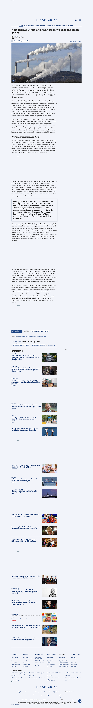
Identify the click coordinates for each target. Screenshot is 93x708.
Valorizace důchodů (64, 664)
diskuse (18, 331)
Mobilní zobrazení (33, 697)
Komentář (13, 403)
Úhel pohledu (14, 366)
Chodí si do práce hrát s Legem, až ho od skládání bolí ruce (37, 678)
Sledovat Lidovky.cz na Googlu (21, 41)
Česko (21, 25)
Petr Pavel (25, 657)
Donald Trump (26, 664)
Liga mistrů (50, 661)
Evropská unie (24, 336)
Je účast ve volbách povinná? (38, 345)
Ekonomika (31, 25)
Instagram (60, 697)
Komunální (16, 341)
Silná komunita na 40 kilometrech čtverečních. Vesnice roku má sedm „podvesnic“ (19, 679)
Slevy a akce (75, 655)
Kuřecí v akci (74, 664)
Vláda (44, 336)
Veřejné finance (39, 336)
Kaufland (20, 618)
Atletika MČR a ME (39, 660)
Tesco (12, 618)
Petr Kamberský (15, 661)
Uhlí (35, 336)
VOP (47, 692)
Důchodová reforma (64, 659)
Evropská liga (50, 662)
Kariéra (73, 692)
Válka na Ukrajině (27, 659)
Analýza (13, 415)
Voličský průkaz (51, 345)
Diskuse (73, 41)
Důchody (25, 666)
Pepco (27, 618)
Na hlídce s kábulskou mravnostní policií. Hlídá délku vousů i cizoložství (73, 674)
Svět (25, 25)
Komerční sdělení (64, 350)
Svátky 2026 (62, 657)
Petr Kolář (13, 666)
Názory (37, 25)
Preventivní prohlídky (64, 662)
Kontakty (27, 692)
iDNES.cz (70, 25)
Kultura (49, 25)
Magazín (58, 25)
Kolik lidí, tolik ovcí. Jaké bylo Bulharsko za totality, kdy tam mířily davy (54, 674)
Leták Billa (73, 661)
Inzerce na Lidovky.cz (35, 692)
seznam (63, 692)
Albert (16, 618)
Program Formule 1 (39, 662)
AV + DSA (68, 692)
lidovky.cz (46, 687)
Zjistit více (13, 620)
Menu (80, 21)
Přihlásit (76, 21)
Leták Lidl (73, 659)
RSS (41, 697)
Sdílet (80, 41)
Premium (64, 25)
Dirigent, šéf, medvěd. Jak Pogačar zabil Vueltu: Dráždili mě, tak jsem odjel (73, 679)
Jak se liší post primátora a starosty (21, 345)
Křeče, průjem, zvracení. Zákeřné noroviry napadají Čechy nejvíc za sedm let (19, 674)
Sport (53, 25)
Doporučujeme (15, 353)
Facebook (48, 697)
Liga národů (38, 665)
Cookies (58, 692)
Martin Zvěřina (15, 659)
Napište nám (21, 692)
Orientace (42, 25)
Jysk (24, 618)
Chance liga (50, 659)
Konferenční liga (51, 664)
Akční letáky (15, 614)
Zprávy (25, 655)
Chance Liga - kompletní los (38, 658)
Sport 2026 (39, 655)
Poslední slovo (15, 588)
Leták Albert (74, 657)
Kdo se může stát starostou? (38, 344)
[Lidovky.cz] (46, 20)
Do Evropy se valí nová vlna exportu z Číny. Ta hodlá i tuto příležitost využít (54, 679)
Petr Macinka (26, 662)
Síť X (54, 697)
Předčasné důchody (63, 666)
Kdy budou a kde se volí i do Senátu (21, 344)
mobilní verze (15, 704)
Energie (19, 336)
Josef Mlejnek (14, 657)
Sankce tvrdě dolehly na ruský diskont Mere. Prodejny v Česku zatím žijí (36, 674)
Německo (30, 336)
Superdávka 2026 (63, 661)
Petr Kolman (14, 662)
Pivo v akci (73, 662)
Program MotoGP (39, 664)
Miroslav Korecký (15, 664)
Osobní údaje (52, 692)
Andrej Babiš (26, 661)
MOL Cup (49, 666)
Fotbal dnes (51, 655)
